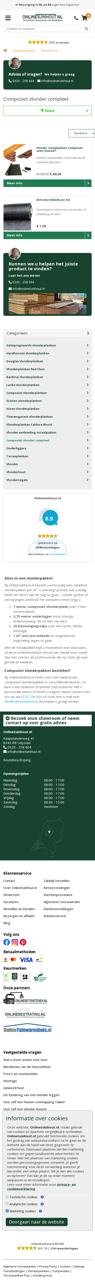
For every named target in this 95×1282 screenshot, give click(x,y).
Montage (10, 1081)
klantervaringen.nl (58, 554)
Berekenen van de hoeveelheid (26, 1066)
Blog (6, 923)
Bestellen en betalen (19, 909)
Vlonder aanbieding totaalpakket (31, 432)
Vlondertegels (17, 480)
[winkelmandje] (84, 18)
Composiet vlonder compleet (27, 440)
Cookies (65, 1266)
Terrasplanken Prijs (16, 1275)
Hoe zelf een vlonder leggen (25, 1109)
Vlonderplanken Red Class (25, 369)
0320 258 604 (31, 696)
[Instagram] (14, 942)
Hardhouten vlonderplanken (27, 353)
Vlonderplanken (24, 51)
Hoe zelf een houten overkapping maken (34, 1102)
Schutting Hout (42, 1275)
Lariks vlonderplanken (23, 385)
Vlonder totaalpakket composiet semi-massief (59, 149)
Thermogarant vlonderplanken (29, 417)
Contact (9, 880)
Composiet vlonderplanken (26, 393)
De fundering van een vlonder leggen (31, 1095)
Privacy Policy (48, 1266)
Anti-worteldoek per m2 (53, 200)
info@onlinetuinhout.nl (57, 81)
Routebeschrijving (17, 760)
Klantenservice (17, 873)
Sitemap (79, 1266)
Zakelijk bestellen (57, 880)
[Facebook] (6, 942)
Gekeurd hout (13, 1088)
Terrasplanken (17, 456)
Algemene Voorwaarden (19, 1266)
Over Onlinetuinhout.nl (20, 887)
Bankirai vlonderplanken (24, 377)
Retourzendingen (57, 887)
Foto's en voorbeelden (20, 1074)
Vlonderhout (49, 51)
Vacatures (11, 902)
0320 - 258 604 (23, 81)
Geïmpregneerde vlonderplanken (31, 345)
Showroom (11, 894)
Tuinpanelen (60, 1271)
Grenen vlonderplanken (24, 401)
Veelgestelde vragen (22, 1052)
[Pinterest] (23, 942)
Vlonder (12, 464)
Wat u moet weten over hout (25, 1059)
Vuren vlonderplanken (23, 409)
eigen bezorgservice (49, 5)
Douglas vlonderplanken (24, 361)
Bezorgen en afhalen (19, 916)
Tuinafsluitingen (14, 1271)
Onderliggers (16, 448)
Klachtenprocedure (58, 894)
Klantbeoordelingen (58, 909)
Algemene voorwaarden (62, 902)
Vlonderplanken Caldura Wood (29, 424)
